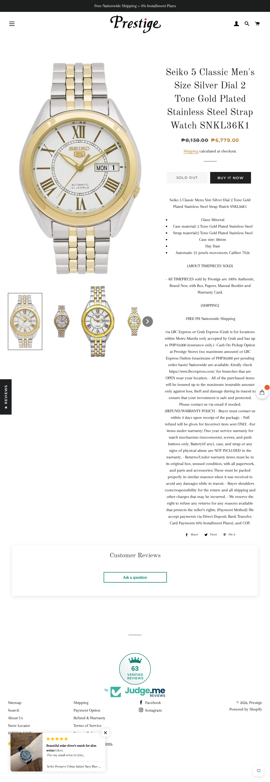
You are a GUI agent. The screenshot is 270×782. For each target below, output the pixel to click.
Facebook (152, 702)
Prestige (255, 702)
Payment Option (87, 710)
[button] (25, 321)
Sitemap (14, 702)
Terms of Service (88, 725)
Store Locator (19, 725)
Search (13, 710)
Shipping (191, 151)
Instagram (153, 710)
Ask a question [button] (135, 577)
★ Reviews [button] (6, 397)
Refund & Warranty (89, 718)
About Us (15, 718)
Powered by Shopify (245, 709)
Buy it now (231, 178)
